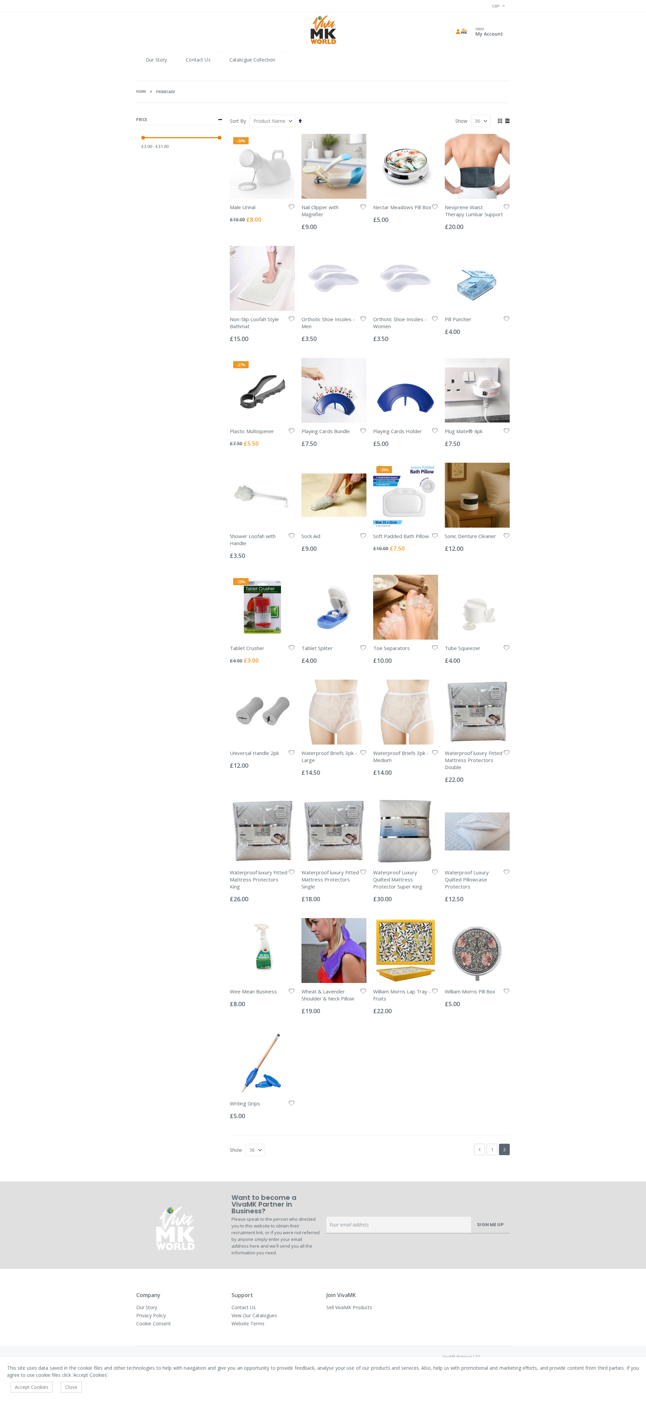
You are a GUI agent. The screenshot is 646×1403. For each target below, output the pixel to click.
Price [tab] (141, 119)
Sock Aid (310, 536)
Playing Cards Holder (397, 431)
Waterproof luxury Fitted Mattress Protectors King (258, 879)
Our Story (156, 59)
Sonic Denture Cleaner (470, 536)
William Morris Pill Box (470, 991)
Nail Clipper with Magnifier (319, 211)
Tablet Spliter (317, 648)
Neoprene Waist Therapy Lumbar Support (474, 211)
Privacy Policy (151, 1315)
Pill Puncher (458, 319)
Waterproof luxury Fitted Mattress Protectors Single (330, 879)
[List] (507, 121)
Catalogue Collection (252, 59)
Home (141, 91)
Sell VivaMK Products (349, 1307)
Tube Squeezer (462, 648)
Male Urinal (242, 207)
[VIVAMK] (323, 30)
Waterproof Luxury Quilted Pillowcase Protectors (467, 879)
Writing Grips (245, 1103)
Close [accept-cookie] (71, 1387)
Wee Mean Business (253, 991)
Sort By (238, 121)
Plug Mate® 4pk (463, 431)
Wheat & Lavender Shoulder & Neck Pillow (327, 995)
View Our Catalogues (254, 1315)
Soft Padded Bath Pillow (401, 536)
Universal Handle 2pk (254, 753)
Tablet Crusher (247, 648)
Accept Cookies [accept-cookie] (31, 1387)
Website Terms (247, 1323)
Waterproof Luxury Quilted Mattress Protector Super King (397, 879)
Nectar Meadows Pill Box (402, 207)
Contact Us (198, 59)
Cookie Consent (153, 1323)
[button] (291, 207)
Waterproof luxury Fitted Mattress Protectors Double (473, 760)
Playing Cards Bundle (325, 431)
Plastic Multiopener (252, 431)
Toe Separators (391, 648)
